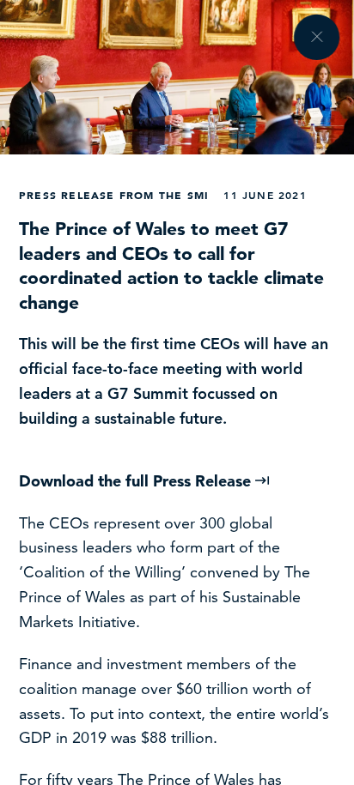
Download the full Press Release (137, 481)
